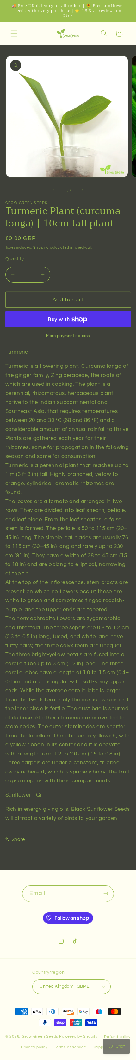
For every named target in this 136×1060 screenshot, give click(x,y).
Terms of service (70, 1047)
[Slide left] (53, 190)
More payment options (68, 336)
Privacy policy (34, 1047)
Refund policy (117, 1037)
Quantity (14, 258)
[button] (14, 33)
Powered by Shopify (78, 1037)
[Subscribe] (106, 893)
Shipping (41, 247)
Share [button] (18, 839)
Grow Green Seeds (40, 1037)
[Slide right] (83, 190)
